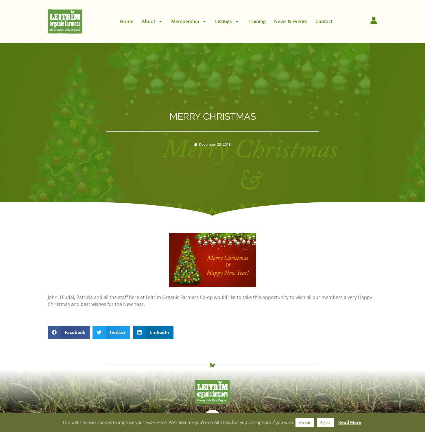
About (148, 21)
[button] (69, 332)
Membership (185, 21)
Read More (349, 422)
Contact (323, 21)
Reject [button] (325, 422)
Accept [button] (305, 422)
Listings (223, 21)
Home (126, 21)
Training (257, 21)
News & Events (290, 21)
